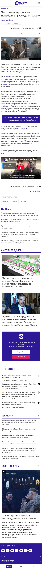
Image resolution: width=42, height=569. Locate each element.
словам (8, 77)
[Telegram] (21, 566)
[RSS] (25, 550)
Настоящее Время (7, 20)
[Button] (16, 28)
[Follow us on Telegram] (21, 550)
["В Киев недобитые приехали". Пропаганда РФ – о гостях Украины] (21, 491)
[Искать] (33, 566)
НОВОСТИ (7, 416)
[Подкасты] (30, 550)
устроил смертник (21, 129)
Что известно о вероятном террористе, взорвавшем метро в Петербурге (21, 118)
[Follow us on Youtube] (12, 550)
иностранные (6, 84)
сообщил (4, 106)
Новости (4, 9)
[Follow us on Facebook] (3, 550)
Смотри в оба (10, 466)
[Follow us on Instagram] (16, 550)
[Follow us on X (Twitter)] (7, 550)
